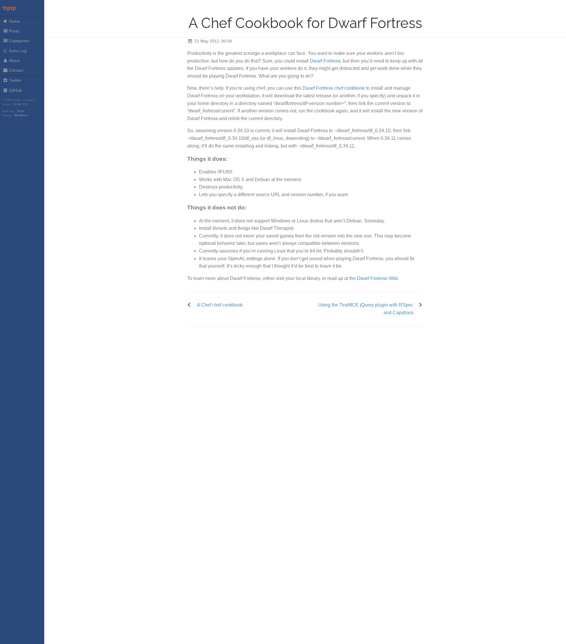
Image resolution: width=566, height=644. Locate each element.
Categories (19, 40)
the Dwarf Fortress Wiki (373, 278)
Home (14, 21)
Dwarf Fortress (325, 60)
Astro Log (18, 50)
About (14, 60)
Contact (16, 70)
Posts (14, 31)
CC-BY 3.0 (20, 104)
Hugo (20, 111)
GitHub (15, 90)
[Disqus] (305, 400)
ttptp (10, 8)
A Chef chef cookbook (220, 304)
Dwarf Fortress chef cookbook (333, 88)
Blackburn (21, 115)
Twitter (15, 80)
